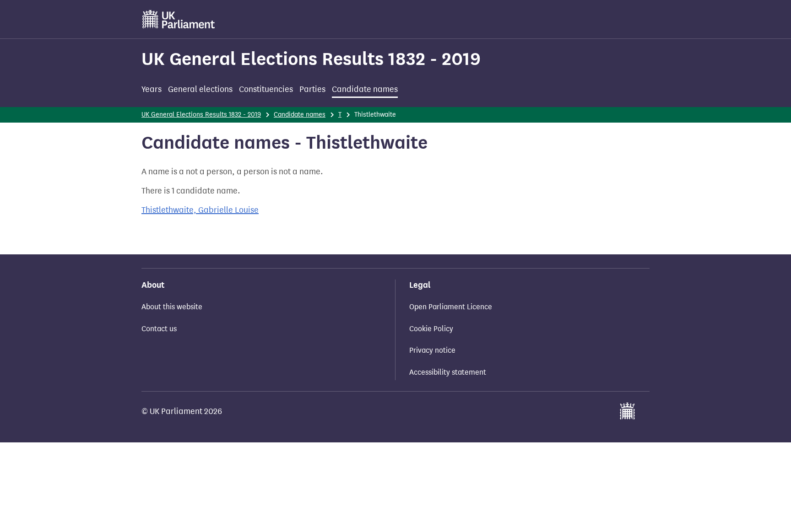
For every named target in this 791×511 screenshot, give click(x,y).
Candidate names (365, 89)
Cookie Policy (431, 328)
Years (151, 89)
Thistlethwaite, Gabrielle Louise (200, 210)
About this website (171, 306)
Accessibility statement (447, 372)
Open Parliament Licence (450, 306)
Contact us (159, 328)
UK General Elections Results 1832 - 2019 (311, 59)
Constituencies (266, 89)
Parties (312, 89)
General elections (200, 89)
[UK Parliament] (178, 19)
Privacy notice (432, 350)
